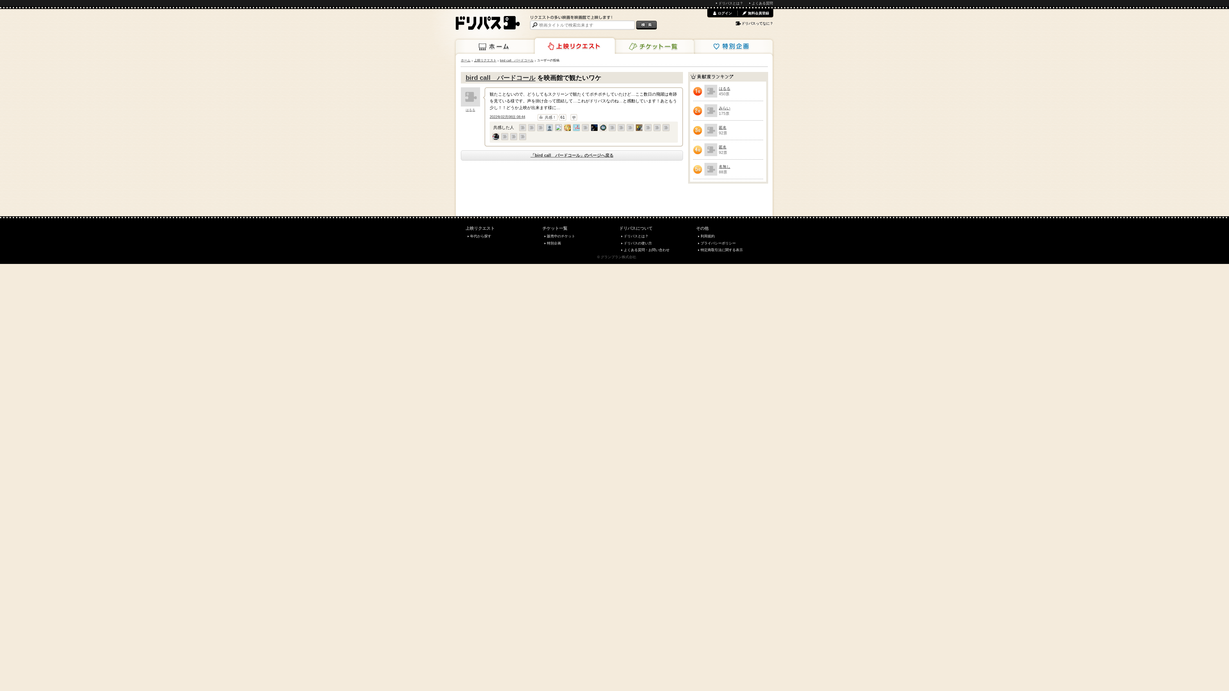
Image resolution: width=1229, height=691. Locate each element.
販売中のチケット (561, 236)
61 (562, 117)
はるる (470, 110)
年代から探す (480, 236)
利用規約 (708, 236)
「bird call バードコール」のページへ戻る (572, 155)
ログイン (725, 13)
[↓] (574, 117)
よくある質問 (762, 3)
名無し (724, 166)
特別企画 (732, 46)
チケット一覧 (653, 46)
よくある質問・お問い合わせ (647, 250)
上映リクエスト (574, 46)
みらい (724, 108)
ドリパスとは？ (731, 3)
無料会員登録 (758, 13)
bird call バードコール (500, 77)
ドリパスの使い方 (638, 243)
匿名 (723, 127)
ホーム (495, 46)
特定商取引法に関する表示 (722, 250)
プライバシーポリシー (718, 243)
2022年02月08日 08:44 (507, 117)
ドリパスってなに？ (757, 23)
